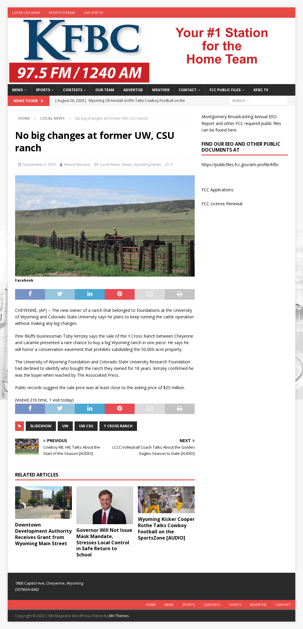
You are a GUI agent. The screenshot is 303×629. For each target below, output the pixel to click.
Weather (161, 89)
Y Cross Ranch (118, 426)
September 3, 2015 (39, 164)
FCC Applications (217, 189)
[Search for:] (258, 100)
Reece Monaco (77, 164)
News (17, 89)
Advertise (133, 89)
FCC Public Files (225, 89)
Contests (72, 89)
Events (235, 604)
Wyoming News (147, 164)
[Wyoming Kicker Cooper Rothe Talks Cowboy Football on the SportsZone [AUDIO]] (166, 499)
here (232, 130)
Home (151, 604)
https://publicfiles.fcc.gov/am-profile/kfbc (240, 164)
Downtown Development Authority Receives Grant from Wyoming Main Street (43, 534)
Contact (187, 89)
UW (65, 426)
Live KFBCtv (93, 12)
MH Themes (119, 615)
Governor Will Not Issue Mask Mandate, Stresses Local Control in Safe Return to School (104, 542)
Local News (110, 164)
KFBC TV (261, 89)
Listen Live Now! (26, 12)
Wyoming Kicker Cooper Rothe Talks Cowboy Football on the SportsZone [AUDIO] (166, 528)
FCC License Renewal (222, 203)
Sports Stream (62, 12)
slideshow (40, 426)
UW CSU (86, 426)
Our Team (104, 89)
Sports (43, 89)
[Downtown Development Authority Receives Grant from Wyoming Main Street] (43, 502)
